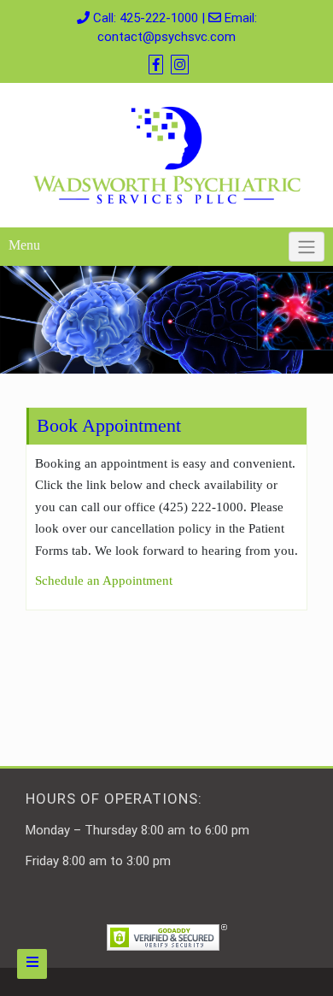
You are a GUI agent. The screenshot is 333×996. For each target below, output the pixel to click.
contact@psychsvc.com (166, 36)
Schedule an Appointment (103, 580)
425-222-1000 (159, 18)
